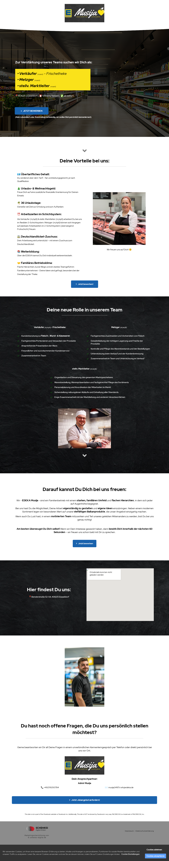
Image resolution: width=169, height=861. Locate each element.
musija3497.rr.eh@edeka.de (120, 787)
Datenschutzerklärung (145, 831)
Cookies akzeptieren (156, 856)
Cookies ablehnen (154, 849)
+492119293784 (51, 787)
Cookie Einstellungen (130, 854)
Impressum (129, 831)
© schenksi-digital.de (37, 837)
